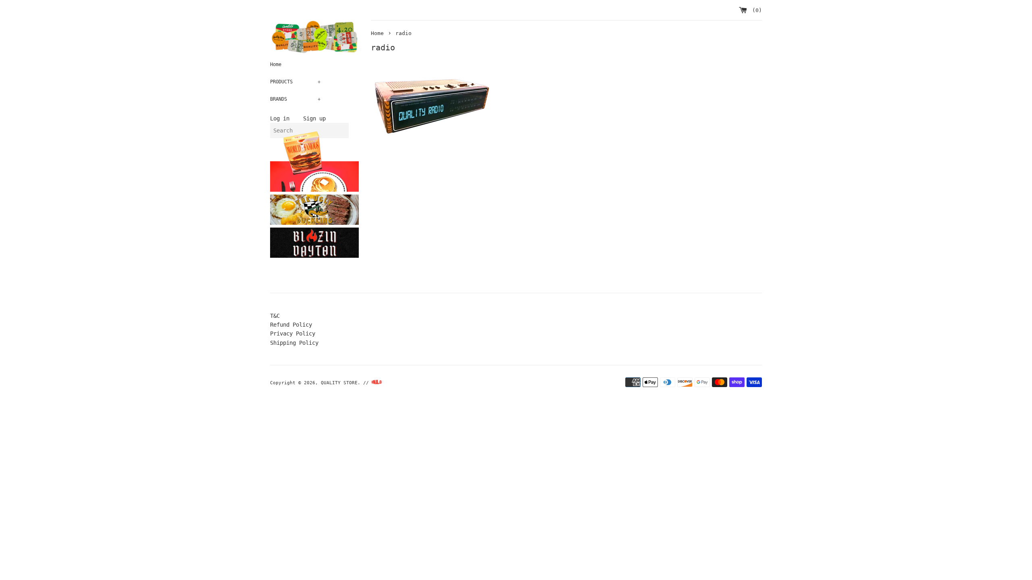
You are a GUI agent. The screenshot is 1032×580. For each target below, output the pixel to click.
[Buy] (328, 173)
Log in (279, 118)
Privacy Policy (292, 333)
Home (275, 64)
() (755, 10)
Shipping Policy (294, 343)
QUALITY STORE (339, 382)
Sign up (314, 118)
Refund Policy (291, 324)
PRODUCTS (295, 82)
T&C (275, 316)
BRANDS (295, 99)
